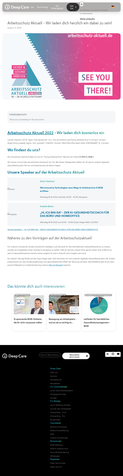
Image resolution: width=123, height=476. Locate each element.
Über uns (54, 372)
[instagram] (113, 354)
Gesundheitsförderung (59, 452)
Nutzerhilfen (55, 419)
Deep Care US (56, 467)
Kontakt (53, 398)
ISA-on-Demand (56, 265)
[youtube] (118, 354)
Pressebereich (56, 379)
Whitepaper (55, 456)
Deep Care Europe (57, 463)
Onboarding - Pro (57, 416)
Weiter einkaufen (87, 18)
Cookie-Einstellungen (59, 438)
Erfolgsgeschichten (58, 394)
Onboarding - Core (58, 412)
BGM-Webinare (56, 445)
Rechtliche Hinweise (58, 427)
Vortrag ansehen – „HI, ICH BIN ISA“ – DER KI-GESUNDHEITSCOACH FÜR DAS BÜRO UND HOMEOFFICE (52, 229)
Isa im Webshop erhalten (60, 405)
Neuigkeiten (55, 383)
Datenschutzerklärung (59, 430)
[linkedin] (108, 354)
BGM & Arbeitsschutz (59, 448)
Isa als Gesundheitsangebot (61, 390)
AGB (52, 434)
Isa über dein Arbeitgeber (60, 409)
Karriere (53, 376)
